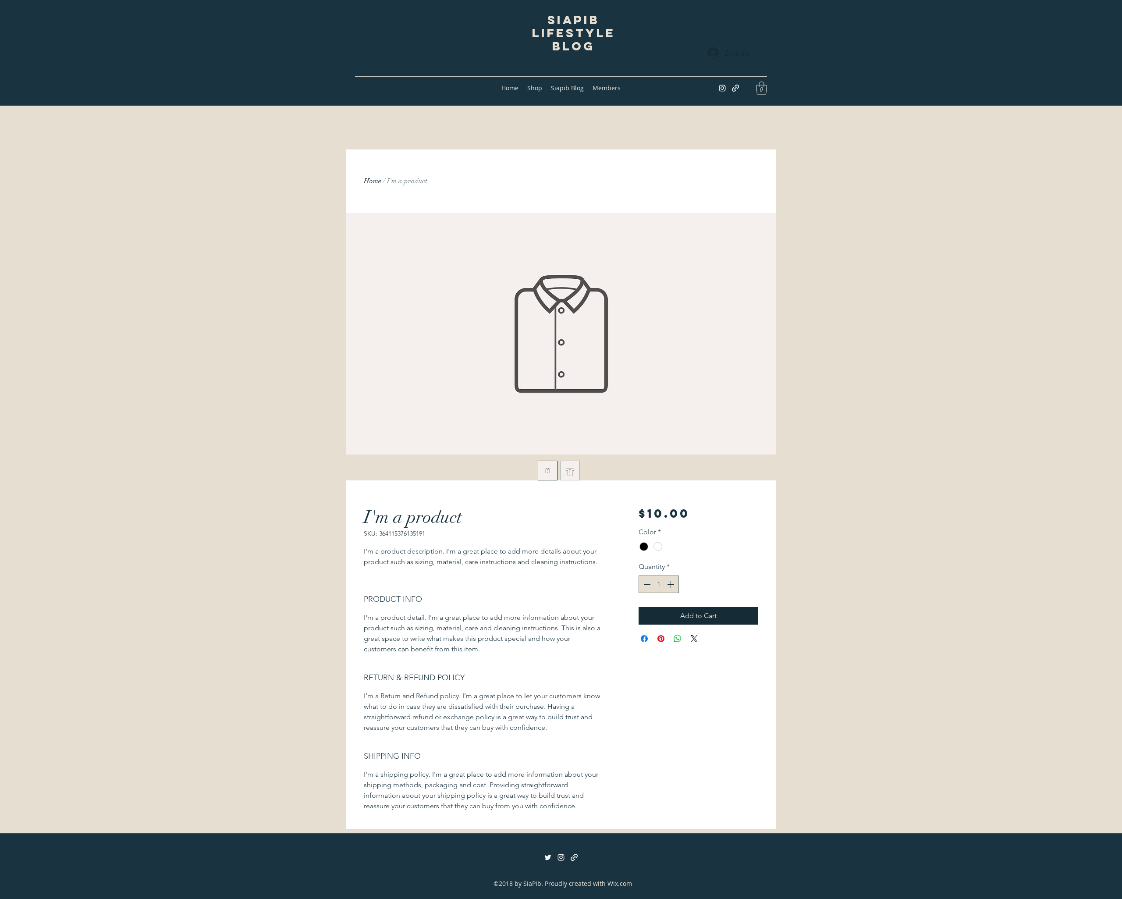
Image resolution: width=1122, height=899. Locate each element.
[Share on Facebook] (644, 638)
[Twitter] (547, 857)
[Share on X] (694, 638)
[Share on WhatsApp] (677, 638)
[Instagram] (722, 88)
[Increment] (671, 584)
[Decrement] (646, 584)
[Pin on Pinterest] (661, 638)
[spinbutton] (658, 584)
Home (372, 181)
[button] (761, 88)
